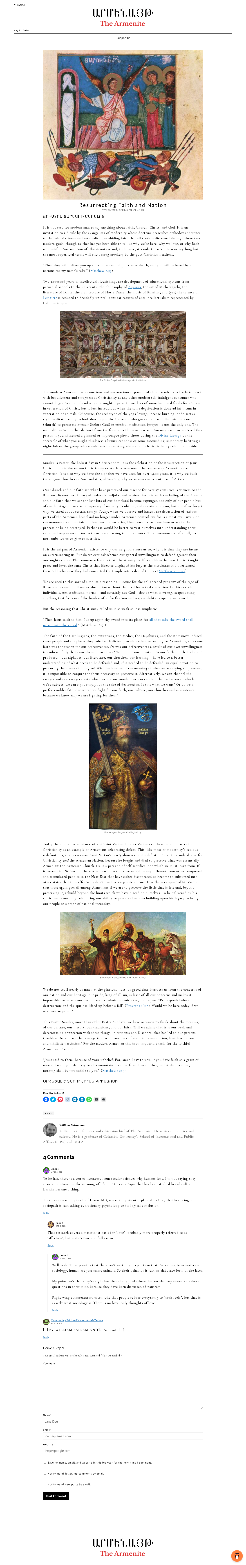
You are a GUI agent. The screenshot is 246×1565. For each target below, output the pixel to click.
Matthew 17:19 (113, 1070)
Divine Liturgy (170, 435)
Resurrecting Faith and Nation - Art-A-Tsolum (77, 1320)
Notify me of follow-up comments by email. (76, 1473)
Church (48, 1113)
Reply (46, 1212)
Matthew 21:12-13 (172, 571)
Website (48, 1444)
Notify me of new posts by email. (69, 1484)
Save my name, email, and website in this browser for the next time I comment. (100, 1462)
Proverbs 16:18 (137, 1006)
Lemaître (50, 298)
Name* (47, 1415)
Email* (47, 1429)
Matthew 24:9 (101, 271)
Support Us (123, 38)
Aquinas (134, 287)
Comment (49, 1363)
